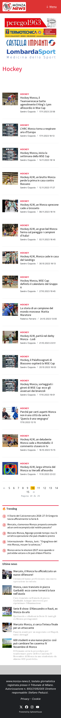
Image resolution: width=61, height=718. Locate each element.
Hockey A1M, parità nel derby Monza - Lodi (37, 337)
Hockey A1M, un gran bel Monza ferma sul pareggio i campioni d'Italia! (38, 232)
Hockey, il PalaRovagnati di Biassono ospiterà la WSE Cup (37, 361)
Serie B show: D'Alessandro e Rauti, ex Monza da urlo (35, 610)
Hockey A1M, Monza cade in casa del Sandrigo (39, 258)
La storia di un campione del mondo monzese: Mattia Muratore (36, 311)
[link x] (21, 706)
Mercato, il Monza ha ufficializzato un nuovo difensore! (34, 572)
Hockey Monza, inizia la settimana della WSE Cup (34, 154)
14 (56, 488)
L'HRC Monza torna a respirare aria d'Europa (38, 130)
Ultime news (9, 564)
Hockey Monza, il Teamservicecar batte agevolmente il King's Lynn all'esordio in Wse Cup (35, 103)
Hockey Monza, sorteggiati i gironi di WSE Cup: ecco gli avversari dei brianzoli (36, 387)
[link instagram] (32, 706)
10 (32, 488)
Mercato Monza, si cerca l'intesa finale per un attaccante (35, 626)
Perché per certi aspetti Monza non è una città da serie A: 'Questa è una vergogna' (38, 415)
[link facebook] (26, 706)
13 (50, 488)
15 (27, 492)
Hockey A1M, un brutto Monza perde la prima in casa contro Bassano (37, 180)
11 (38, 488)
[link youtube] (37, 706)
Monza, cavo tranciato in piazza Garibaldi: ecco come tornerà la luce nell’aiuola (34, 590)
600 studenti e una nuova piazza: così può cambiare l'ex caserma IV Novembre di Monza (34, 643)
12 (44, 488)
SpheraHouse (36, 712)
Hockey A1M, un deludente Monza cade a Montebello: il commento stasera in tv (36, 443)
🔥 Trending (9, 508)
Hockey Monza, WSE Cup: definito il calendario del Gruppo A (39, 284)
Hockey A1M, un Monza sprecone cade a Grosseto (39, 206)
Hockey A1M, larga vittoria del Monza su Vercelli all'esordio (37, 468)
